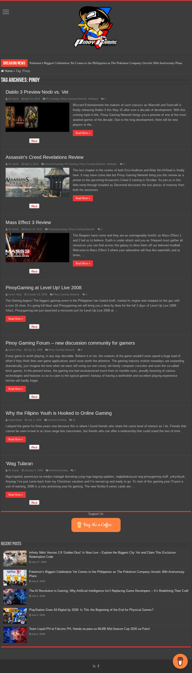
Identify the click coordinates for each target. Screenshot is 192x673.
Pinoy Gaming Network (73, 98)
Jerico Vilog (14, 294)
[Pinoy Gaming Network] (96, 26)
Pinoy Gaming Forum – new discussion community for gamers (70, 343)
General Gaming (53, 164)
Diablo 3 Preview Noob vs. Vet (37, 92)
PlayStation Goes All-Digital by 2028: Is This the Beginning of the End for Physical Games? (91, 610)
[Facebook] (98, 666)
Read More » (83, 133)
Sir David (13, 98)
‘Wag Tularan (19, 463)
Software (93, 98)
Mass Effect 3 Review (28, 222)
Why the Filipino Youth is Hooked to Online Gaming (59, 413)
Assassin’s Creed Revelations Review (44, 157)
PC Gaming (52, 98)
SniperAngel (15, 419)
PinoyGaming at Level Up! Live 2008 (43, 287)
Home (8, 71)
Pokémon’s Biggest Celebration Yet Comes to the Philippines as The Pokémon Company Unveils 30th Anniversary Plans (106, 63)
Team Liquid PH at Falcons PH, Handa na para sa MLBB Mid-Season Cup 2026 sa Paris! (89, 629)
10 (74, 419)
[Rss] (94, 666)
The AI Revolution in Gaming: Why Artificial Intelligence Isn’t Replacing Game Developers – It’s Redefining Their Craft (108, 591)
